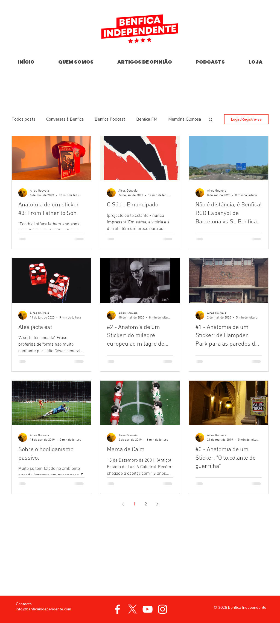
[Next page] (157, 504)
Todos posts (23, 119)
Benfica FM (146, 119)
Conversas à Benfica (65, 119)
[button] (210, 120)
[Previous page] (123, 504)
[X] (132, 609)
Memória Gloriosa (184, 119)
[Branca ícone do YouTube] (147, 609)
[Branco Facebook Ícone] (117, 609)
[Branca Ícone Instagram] (162, 609)
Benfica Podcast (110, 119)
